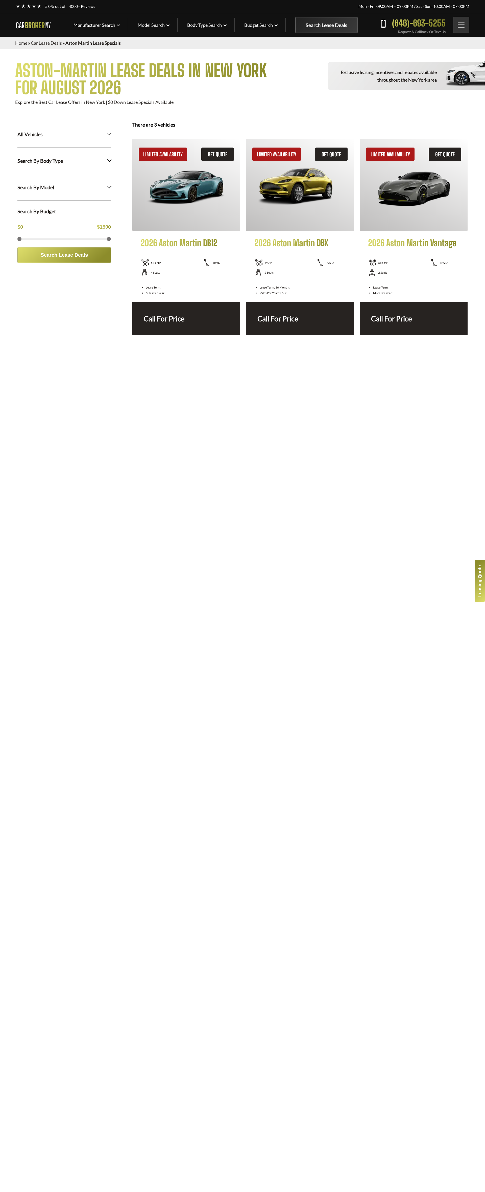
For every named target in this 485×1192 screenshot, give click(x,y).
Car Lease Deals (46, 43)
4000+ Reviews (82, 6)
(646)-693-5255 (419, 23)
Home (21, 43)
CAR (33, 25)
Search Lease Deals (326, 25)
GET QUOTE (217, 154)
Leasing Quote (479, 581)
